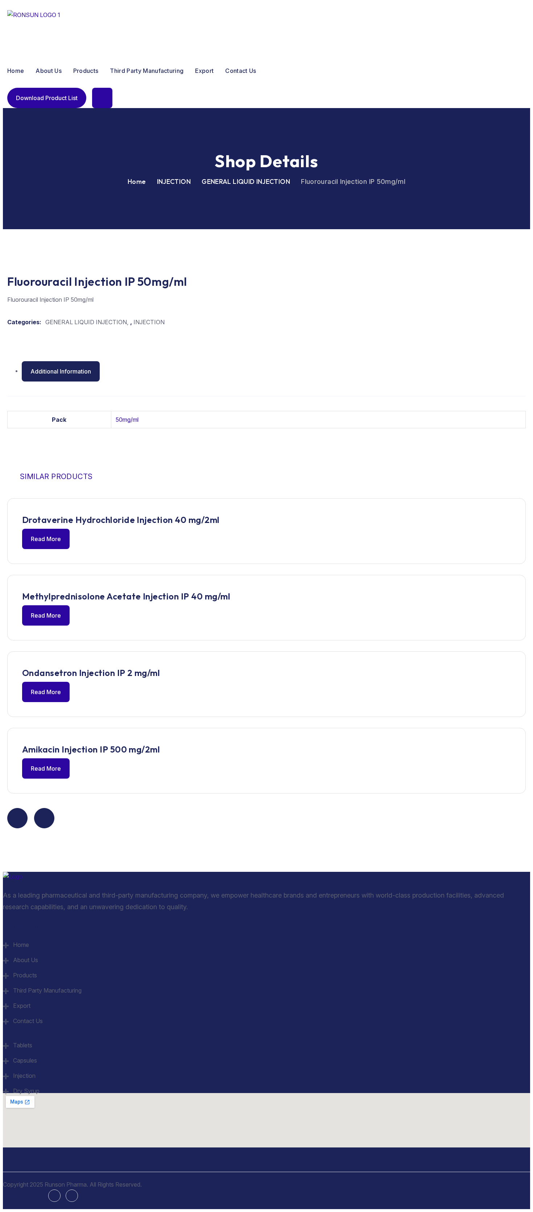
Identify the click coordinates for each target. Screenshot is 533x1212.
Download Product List (47, 98)
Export (204, 70)
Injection (24, 1075)
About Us (49, 70)
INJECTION (174, 181)
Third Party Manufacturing (146, 70)
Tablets (22, 1045)
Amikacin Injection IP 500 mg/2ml (91, 749)
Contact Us (240, 70)
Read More (46, 539)
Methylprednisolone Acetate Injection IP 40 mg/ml (126, 596)
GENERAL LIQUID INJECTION (246, 181)
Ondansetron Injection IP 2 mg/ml (91, 672)
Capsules (25, 1060)
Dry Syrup (26, 1090)
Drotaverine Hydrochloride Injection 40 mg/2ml (121, 519)
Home (15, 70)
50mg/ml (127, 419)
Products (86, 70)
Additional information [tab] (60, 371)
